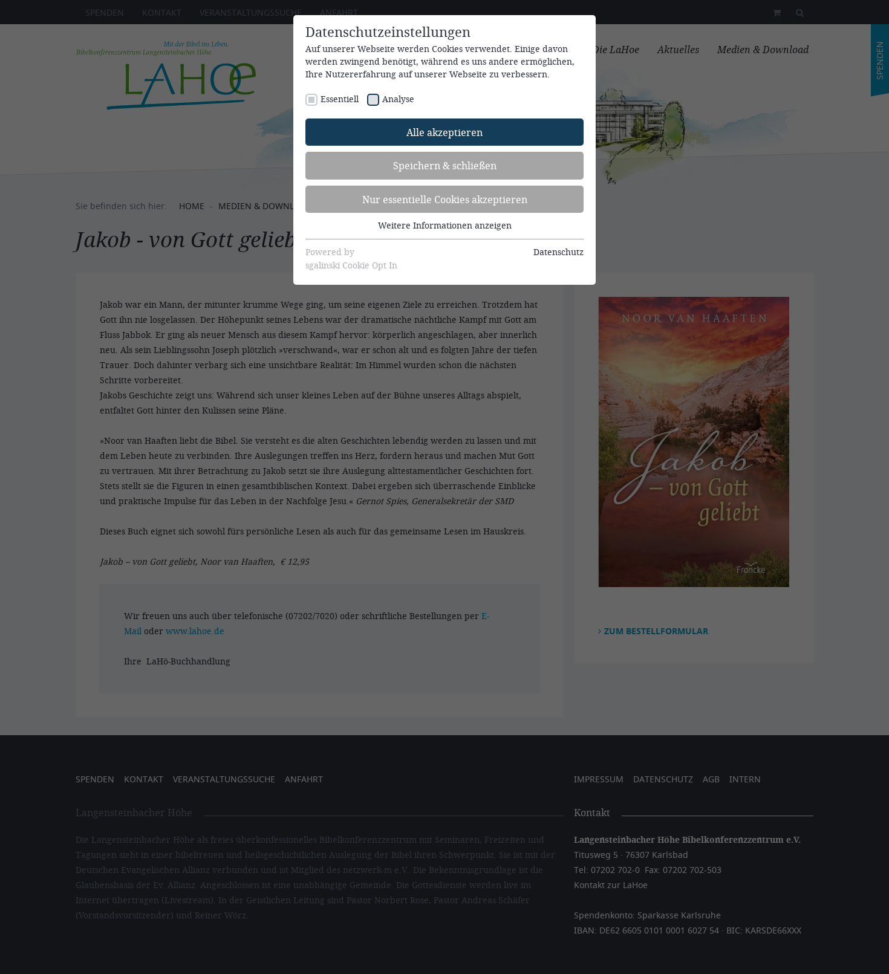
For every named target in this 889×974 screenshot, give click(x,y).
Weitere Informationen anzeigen (445, 225)
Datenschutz (558, 252)
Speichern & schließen (445, 165)
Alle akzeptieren (444, 132)
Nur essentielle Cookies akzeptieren (444, 199)
